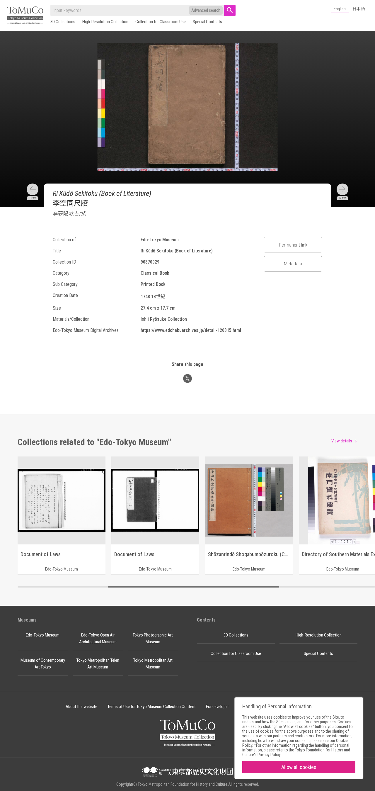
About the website (81, 706)
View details (341, 441)
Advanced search (205, 10)
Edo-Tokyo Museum (42, 635)
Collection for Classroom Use (160, 21)
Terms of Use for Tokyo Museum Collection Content (152, 706)
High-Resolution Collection (105, 21)
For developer (217, 706)
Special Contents (207, 21)
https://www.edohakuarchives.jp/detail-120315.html (191, 330)
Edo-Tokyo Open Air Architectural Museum (98, 638)
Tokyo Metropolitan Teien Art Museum (97, 664)
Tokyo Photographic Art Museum (153, 638)
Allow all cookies (298, 767)
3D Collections (62, 21)
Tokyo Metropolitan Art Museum (153, 664)
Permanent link (293, 245)
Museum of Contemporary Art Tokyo (43, 664)
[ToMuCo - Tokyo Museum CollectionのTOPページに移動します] (25, 16)
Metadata (293, 264)
